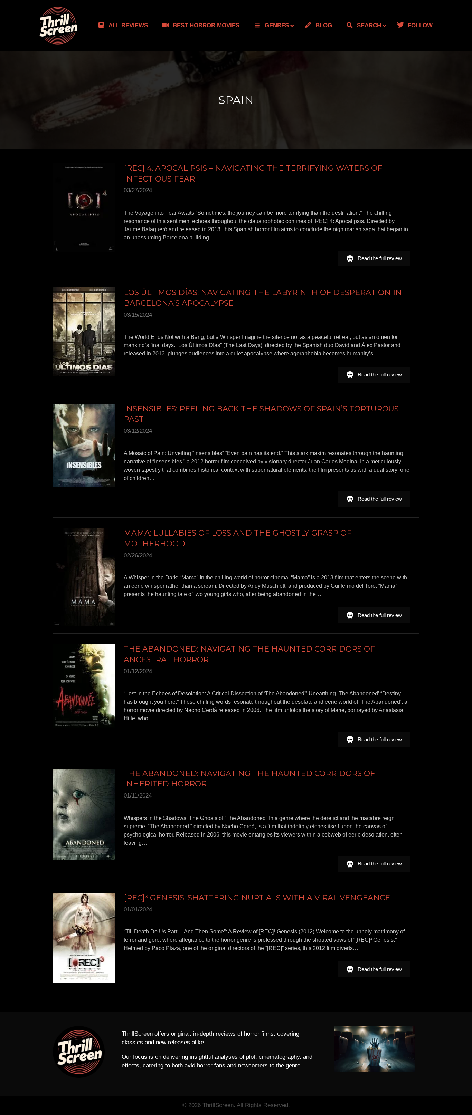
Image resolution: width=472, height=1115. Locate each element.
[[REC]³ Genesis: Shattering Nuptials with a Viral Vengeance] (84, 938)
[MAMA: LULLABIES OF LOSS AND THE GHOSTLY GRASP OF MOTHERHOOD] (84, 577)
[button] (374, 258)
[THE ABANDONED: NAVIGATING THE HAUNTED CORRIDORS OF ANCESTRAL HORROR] (84, 686)
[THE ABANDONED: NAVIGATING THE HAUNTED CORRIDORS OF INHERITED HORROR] (84, 814)
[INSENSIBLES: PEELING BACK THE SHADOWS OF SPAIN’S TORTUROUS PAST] (84, 445)
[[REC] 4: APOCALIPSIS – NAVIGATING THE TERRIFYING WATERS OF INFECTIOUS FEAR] (84, 207)
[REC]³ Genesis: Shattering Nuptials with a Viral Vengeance (257, 897)
